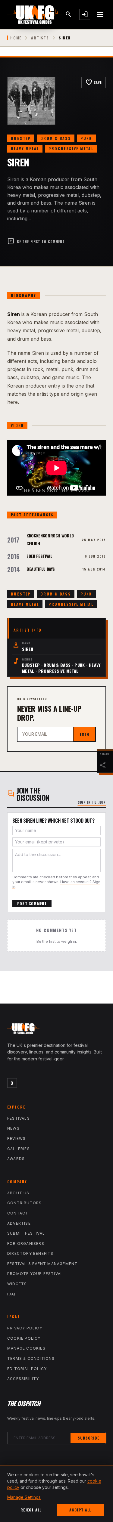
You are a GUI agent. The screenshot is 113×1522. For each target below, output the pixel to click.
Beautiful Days (41, 569)
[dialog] (56, 1493)
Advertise (19, 1223)
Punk (86, 138)
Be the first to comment (36, 241)
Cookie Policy (24, 1338)
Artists (40, 38)
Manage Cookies (26, 1348)
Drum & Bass (55, 138)
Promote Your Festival (35, 1273)
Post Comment (32, 903)
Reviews (16, 1138)
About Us (18, 1193)
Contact (17, 1213)
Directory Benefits (30, 1253)
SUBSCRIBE (88, 1437)
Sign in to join (92, 802)
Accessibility (23, 1378)
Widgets (17, 1284)
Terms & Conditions (31, 1358)
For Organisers (25, 1243)
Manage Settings (24, 1497)
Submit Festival (26, 1233)
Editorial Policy (27, 1368)
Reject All (30, 1509)
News (13, 1128)
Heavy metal (25, 148)
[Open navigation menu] (100, 14)
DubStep (21, 138)
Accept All (80, 1509)
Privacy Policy (24, 1328)
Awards (16, 1158)
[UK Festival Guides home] (56, 1030)
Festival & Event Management (42, 1263)
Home (15, 38)
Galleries (18, 1148)
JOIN (84, 734)
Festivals (18, 1118)
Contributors (24, 1203)
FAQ (11, 1294)
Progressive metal (71, 148)
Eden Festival (39, 556)
